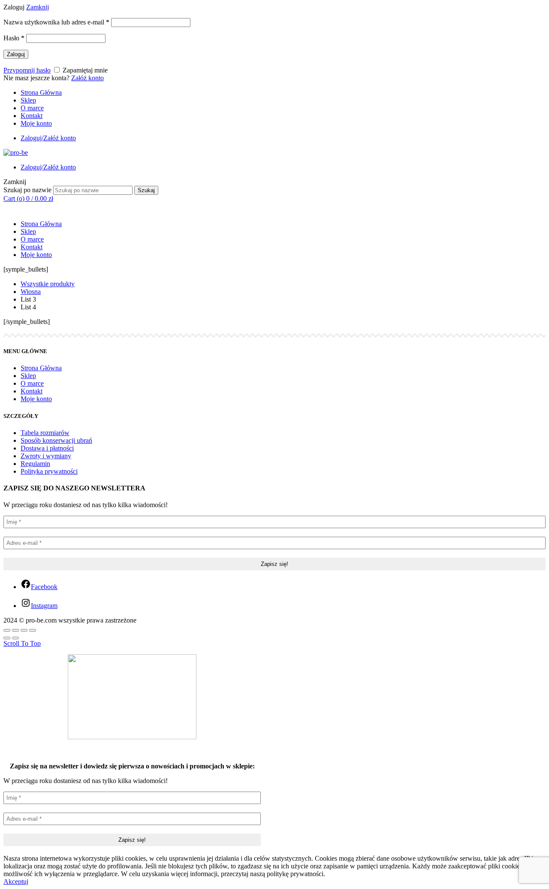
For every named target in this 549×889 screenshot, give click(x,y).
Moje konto (36, 123)
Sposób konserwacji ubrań (56, 440)
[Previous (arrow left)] (6, 638)
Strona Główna (41, 92)
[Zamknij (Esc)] (6, 630)
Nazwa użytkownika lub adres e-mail (56, 22)
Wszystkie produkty (48, 283)
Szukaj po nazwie (27, 190)
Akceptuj (15, 881)
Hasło (13, 38)
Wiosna (31, 291)
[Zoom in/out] (32, 630)
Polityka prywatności (49, 471)
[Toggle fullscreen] (24, 630)
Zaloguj (16, 54)
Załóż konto (87, 78)
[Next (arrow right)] (15, 638)
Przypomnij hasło (27, 70)
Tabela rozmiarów (45, 432)
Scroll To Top (22, 643)
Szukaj (146, 190)
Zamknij (37, 7)
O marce (32, 108)
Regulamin (35, 463)
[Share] (15, 630)
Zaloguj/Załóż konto (48, 138)
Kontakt (31, 115)
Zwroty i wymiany (46, 456)
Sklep (28, 100)
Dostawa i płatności (47, 448)
